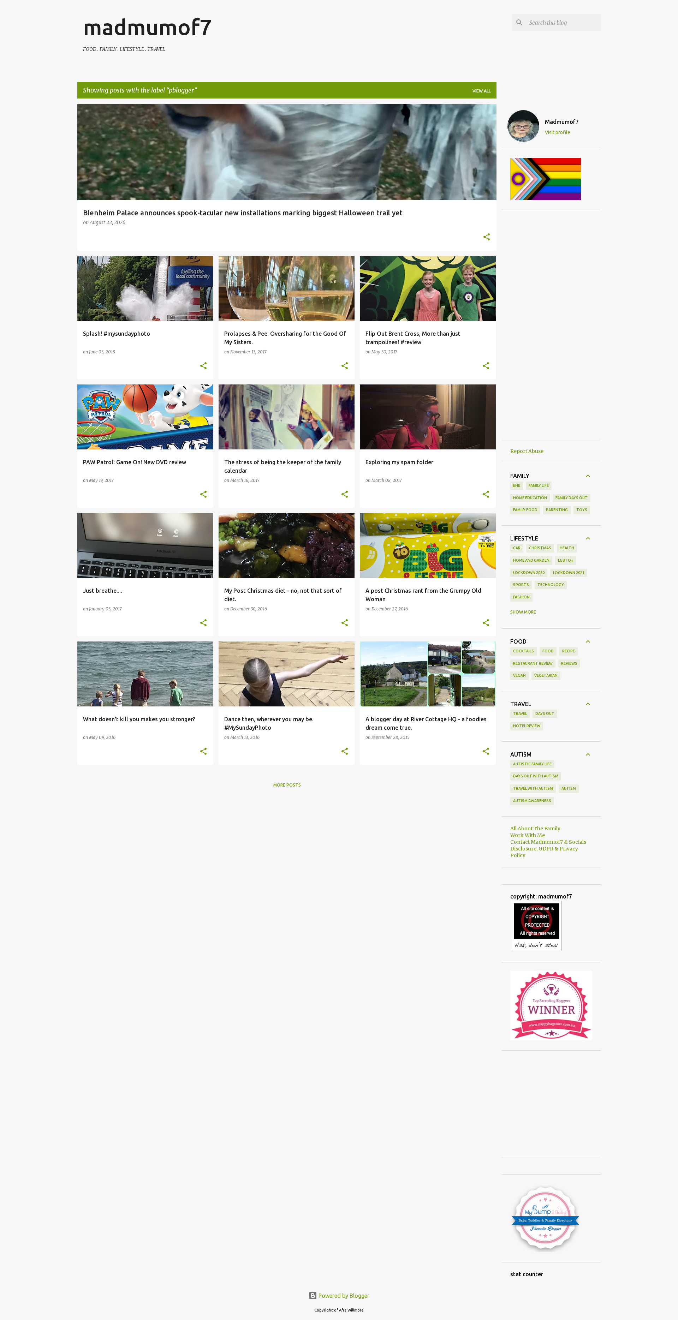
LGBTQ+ (565, 560)
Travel (520, 713)
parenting (557, 510)
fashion (521, 597)
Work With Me (527, 835)
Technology (550, 585)
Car (517, 548)
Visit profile (557, 132)
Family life (539, 485)
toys (581, 510)
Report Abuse (526, 451)
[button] (486, 238)
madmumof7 (147, 26)
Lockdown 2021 (568, 573)
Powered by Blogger (343, 1295)
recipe (568, 651)
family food (525, 510)
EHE (516, 485)
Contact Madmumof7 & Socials (548, 842)
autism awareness (532, 801)
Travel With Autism (533, 788)
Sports (521, 585)
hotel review (526, 726)
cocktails (523, 651)
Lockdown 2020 (529, 573)
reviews (569, 663)
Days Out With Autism (535, 776)
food (548, 651)
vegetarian (546, 675)
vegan (519, 675)
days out (544, 713)
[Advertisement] (551, 324)
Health (567, 548)
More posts (287, 785)
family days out (571, 498)
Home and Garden (531, 560)
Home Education (530, 498)
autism (568, 788)
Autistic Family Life (532, 764)
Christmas (540, 548)
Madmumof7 (562, 122)
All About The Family (535, 828)
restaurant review (533, 663)
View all (481, 91)
